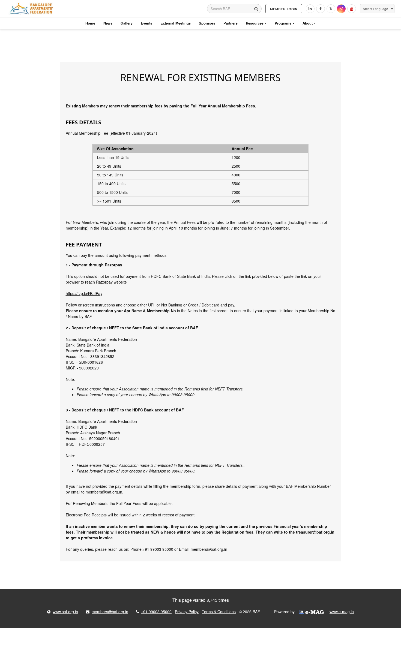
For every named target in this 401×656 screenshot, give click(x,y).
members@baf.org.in (104, 492)
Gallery (127, 23)
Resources (255, 23)
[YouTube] (351, 8)
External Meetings (175, 23)
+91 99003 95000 (158, 549)
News (107, 23)
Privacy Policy (187, 611)
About (308, 23)
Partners (230, 23)
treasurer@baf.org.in (315, 532)
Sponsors (207, 23)
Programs (283, 23)
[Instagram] (341, 8)
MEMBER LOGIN (283, 9)
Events (146, 23)
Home (90, 23)
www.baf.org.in (65, 611)
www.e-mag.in (342, 611)
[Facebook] (320, 8)
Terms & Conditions (219, 611)
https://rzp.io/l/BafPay (84, 293)
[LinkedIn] (310, 8)
